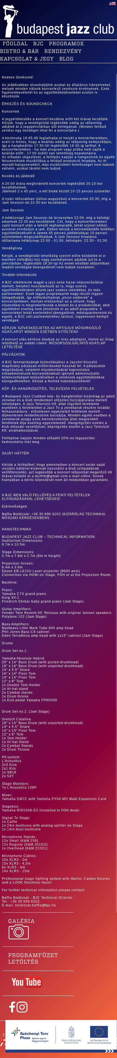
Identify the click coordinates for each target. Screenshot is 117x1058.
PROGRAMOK (66, 44)
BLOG (66, 59)
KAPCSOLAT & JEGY (27, 59)
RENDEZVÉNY (63, 51)
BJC (38, 44)
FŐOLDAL (15, 44)
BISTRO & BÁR (19, 51)
